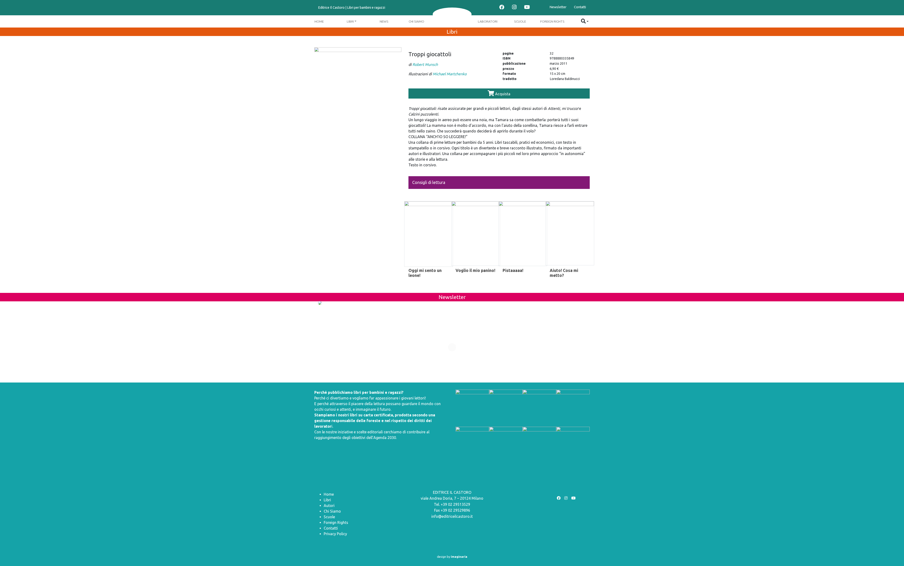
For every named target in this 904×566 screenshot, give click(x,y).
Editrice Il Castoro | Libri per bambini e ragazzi (351, 7)
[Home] (452, 14)
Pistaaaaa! (513, 270)
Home (319, 21)
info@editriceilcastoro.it (452, 516)
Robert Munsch (425, 64)
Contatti (580, 7)
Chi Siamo (416, 21)
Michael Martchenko (450, 74)
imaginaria (459, 556)
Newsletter (557, 7)
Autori (329, 505)
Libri (350, 21)
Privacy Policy (335, 534)
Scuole (520, 21)
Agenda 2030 (384, 437)
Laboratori (487, 21)
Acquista (502, 94)
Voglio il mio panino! (475, 270)
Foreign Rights (552, 21)
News (384, 21)
